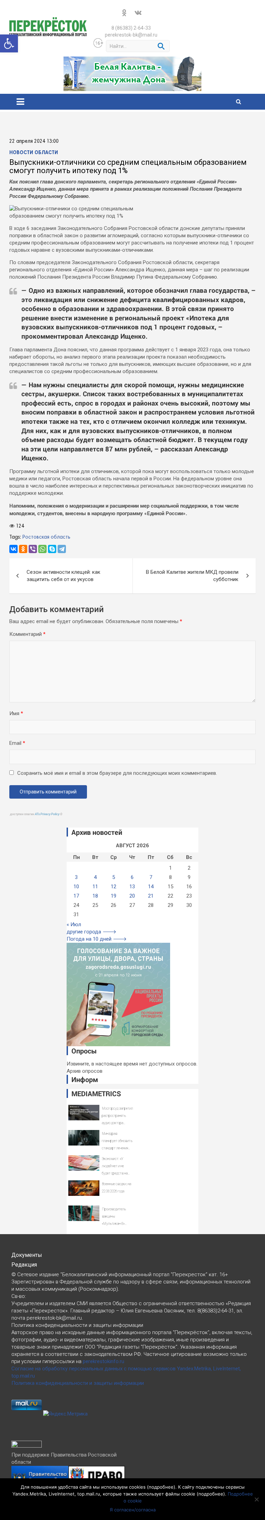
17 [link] (76, 896)
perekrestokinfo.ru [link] (103, 1361)
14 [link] (151, 886)
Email (17, 743)
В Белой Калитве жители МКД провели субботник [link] (192, 575)
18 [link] (95, 896)
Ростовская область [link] (46, 537)
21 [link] (151, 896)
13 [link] (132, 886)
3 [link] (76, 877)
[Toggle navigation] (20, 102)
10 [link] (76, 886)
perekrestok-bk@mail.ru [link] (131, 35)
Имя (16, 713)
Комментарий (27, 634)
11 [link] (95, 886)
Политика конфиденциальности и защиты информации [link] (77, 1383)
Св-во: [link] (18, 1296)
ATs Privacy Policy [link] (47, 814)
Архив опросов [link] (84, 1071)
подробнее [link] (161, 1487)
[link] (9, 43)
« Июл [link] (74, 924)
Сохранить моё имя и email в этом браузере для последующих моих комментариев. (117, 773)
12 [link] (113, 886)
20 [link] (132, 896)
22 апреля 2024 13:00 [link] (34, 141)
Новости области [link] (33, 153)
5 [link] (113, 877)
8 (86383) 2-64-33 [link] (131, 28)
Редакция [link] (24, 1264)
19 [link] (113, 896)
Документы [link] (26, 1255)
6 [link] (132, 877)
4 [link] (95, 877)
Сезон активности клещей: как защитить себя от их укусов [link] (63, 575)
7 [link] (150, 877)
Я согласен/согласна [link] (133, 1509)
